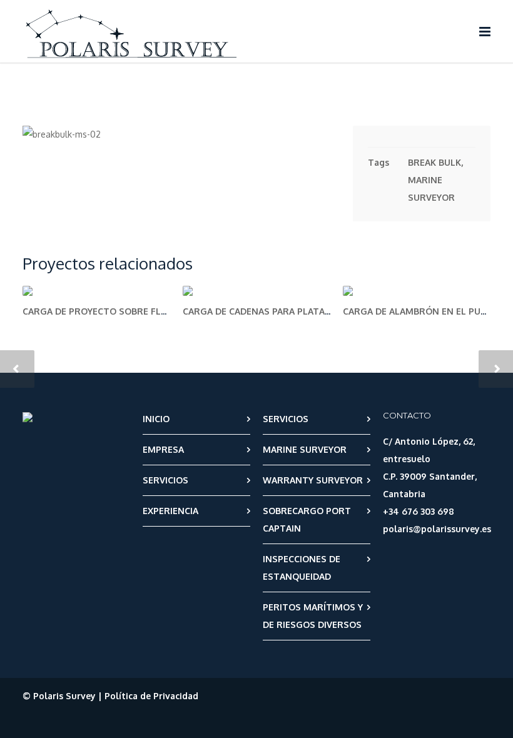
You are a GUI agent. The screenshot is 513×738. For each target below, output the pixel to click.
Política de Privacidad (151, 695)
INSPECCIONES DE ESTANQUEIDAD (301, 568)
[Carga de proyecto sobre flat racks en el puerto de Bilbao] (96, 291)
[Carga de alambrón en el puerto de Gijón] (416, 291)
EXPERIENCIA (170, 510)
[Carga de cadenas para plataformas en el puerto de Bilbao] (256, 291)
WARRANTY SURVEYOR (313, 480)
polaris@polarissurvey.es (437, 528)
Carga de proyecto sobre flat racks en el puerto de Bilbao (170, 311)
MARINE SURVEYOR (305, 449)
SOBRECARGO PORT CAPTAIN (307, 519)
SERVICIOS (165, 480)
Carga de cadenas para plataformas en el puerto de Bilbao (329, 311)
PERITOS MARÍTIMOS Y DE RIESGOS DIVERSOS (313, 616)
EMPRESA (163, 449)
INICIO (156, 418)
